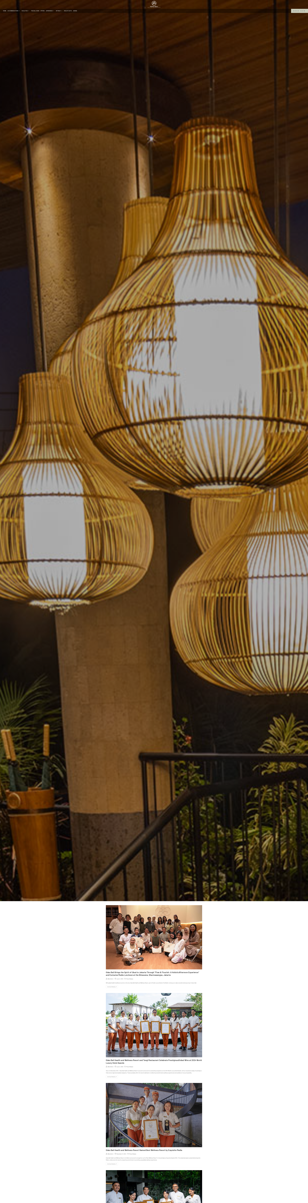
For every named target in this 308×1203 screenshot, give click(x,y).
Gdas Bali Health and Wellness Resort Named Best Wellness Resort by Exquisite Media (144, 1150)
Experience (49, 11)
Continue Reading (112, 986)
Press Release (129, 979)
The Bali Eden (35, 11)
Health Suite (68, 11)
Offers (43, 11)
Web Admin (110, 979)
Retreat (58, 11)
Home (4, 11)
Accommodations (13, 11)
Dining (75, 11)
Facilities (25, 11)
